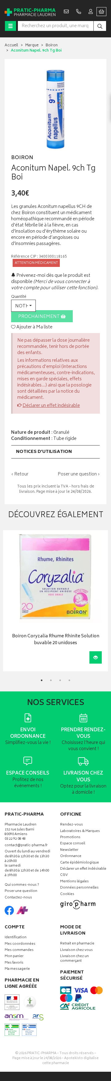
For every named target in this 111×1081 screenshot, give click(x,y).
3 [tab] (60, 680)
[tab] (55, 451)
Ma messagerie (17, 969)
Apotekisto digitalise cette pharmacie (70, 1060)
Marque (32, 45)
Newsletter (69, 850)
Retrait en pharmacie (77, 944)
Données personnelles (79, 888)
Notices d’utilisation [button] (44, 452)
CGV (64, 875)
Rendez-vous (71, 825)
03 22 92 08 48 (15, 839)
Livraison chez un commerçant (74, 959)
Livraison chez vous (76, 950)
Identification (16, 937)
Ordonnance (70, 856)
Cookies (67, 894)
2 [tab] (51, 680)
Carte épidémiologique (79, 863)
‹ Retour (19, 474)
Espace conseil (72, 844)
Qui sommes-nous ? (22, 885)
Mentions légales (74, 882)
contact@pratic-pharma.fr (26, 846)
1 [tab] (42, 680)
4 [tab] (69, 680)
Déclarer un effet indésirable (51, 406)
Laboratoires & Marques (80, 831)
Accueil (11, 45)
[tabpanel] (55, 600)
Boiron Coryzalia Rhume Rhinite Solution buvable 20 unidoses (55, 640)
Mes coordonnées (20, 944)
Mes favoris (14, 963)
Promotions (70, 837)
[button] (23, 306)
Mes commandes (19, 950)
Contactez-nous (18, 898)
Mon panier (14, 956)
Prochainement (39, 317)
